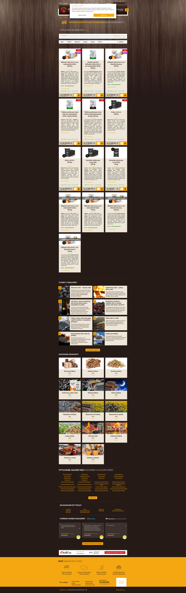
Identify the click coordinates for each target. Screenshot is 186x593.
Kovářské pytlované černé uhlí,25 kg (116, 162)
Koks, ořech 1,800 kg (70, 161)
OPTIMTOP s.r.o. (63, 589)
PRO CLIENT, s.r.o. (121, 589)
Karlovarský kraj (118, 474)
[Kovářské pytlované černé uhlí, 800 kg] (93, 152)
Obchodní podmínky (76, 584)
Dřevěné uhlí (92, 437)
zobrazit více (93, 497)
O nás (84, 3)
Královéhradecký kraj (84, 476)
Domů (60, 17)
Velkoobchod (90, 3)
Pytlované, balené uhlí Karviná (67, 490)
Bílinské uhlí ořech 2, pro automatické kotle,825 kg (69, 208)
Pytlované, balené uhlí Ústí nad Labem (102, 484)
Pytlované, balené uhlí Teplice (101, 490)
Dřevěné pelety (116, 372)
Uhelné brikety (93, 394)
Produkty (66, 3)
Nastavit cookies (82, 15)
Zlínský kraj (84, 480)
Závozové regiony (75, 581)
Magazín (79, 3)
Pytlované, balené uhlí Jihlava (84, 490)
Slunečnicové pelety (116, 415)
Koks (85, 509)
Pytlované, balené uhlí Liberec (67, 484)
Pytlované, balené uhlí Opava (101, 488)
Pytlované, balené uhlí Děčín (118, 490)
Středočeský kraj (118, 478)
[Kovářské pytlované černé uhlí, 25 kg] (116, 152)
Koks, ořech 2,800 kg (116, 113)
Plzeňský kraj (102, 478)
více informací (66, 88)
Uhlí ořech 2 (68, 510)
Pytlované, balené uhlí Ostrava (101, 481)
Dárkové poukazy (93, 458)
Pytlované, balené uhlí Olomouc (84, 484)
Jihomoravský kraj (101, 474)
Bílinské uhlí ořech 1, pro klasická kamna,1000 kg (116, 208)
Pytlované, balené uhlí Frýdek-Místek (118, 488)
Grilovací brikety (116, 437)
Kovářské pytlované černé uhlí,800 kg (93, 162)
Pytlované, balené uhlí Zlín (102, 486)
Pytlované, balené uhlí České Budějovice (118, 484)
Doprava (73, 583)
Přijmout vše (104, 15)
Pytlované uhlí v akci (85, 512)
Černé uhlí (68, 509)
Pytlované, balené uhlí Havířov (118, 486)
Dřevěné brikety (69, 372)
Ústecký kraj (67, 480)
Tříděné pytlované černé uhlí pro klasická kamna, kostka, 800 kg (93, 114)
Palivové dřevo (93, 372)
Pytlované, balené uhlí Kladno (67, 488)
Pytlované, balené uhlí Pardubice (84, 486)
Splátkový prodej (89, 583)
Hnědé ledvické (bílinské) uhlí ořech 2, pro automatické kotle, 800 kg (93, 65)
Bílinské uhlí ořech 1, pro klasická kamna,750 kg (69, 249)
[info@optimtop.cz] (121, 582)
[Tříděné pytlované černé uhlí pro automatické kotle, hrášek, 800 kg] (70, 104)
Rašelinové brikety (69, 415)
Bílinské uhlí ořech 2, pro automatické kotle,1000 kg (69, 64)
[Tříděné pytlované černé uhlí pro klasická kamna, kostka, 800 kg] (93, 104)
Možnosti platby (89, 581)
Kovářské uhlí (118, 509)
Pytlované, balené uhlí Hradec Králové (67, 486)
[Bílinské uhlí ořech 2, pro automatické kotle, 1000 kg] (70, 54)
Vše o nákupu (73, 3)
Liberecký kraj (101, 476)
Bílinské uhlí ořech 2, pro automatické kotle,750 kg (93, 208)
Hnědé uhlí (101, 509)
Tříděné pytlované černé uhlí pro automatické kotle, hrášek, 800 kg (69, 114)
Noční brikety (116, 394)
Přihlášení (108, 3)
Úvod (61, 3)
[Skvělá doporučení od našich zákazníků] (118, 565)
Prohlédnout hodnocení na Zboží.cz (115, 552)
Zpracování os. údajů (90, 584)
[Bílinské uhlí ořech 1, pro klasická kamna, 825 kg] (116, 54)
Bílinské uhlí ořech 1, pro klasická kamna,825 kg (116, 64)
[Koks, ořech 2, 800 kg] (116, 104)
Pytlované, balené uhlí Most (84, 488)
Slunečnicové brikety (93, 415)
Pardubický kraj (84, 478)
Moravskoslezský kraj (118, 476)
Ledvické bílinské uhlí (85, 510)
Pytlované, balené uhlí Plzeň (118, 481)
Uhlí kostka (101, 510)
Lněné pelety (69, 437)
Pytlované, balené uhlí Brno (84, 481)
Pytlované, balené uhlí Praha (67, 481)
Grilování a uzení (70, 458)
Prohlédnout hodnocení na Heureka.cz (92, 543)
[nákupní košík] (127, 10)
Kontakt (96, 3)
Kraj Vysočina (67, 476)
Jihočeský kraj (84, 474)
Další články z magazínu (93, 350)
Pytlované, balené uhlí (70, 394)
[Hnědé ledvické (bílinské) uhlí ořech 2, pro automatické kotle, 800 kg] (93, 54)
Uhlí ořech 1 (68, 512)
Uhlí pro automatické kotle (118, 510)
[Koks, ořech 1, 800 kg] (70, 152)
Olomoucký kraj (67, 478)
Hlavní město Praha (67, 474)
